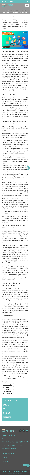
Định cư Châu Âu (7, 385)
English (11, 1)
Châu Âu (6, 413)
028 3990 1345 (11, 445)
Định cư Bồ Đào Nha (8, 394)
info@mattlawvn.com (10, 448)
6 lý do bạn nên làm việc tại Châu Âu (18, 10)
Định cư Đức (6, 387)
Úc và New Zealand (11, 401)
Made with (10, 473)
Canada (6, 405)
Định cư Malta (6, 389)
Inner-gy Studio (18, 473)
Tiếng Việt (4, 1)
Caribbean (7, 417)
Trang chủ (7, 10)
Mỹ (4, 409)
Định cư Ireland (7, 391)
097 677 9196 (19, 445)
